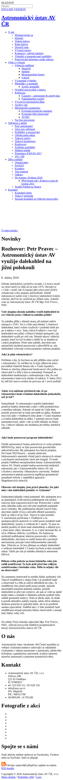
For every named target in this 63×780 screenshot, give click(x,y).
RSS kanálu (7, 768)
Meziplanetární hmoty (33, 74)
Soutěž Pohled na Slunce (28, 186)
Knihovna (20, 92)
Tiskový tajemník (24, 195)
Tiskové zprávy (23, 138)
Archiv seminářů (30, 86)
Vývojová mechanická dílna (30, 101)
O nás (11, 32)
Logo (38, 777)
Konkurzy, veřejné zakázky (29, 53)
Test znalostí (21, 171)
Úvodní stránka (9, 230)
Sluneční (26, 68)
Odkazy (19, 174)
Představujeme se (24, 35)
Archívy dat (21, 104)
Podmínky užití (26, 777)
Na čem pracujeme (25, 120)
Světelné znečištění (25, 147)
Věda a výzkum (16, 62)
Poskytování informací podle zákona (34, 59)
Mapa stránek (8, 777)
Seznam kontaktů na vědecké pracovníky (36, 198)
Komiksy (20, 168)
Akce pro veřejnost (25, 129)
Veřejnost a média (17, 123)
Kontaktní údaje (23, 192)
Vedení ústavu (22, 41)
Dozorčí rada (22, 47)
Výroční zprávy (23, 50)
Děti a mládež (15, 159)
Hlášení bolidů (22, 150)
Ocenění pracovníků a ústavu (30, 89)
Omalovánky (22, 162)
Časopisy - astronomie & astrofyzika (41, 95)
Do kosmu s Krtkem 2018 (28, 177)
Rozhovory (21, 144)
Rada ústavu (21, 44)
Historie (19, 38)
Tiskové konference (25, 141)
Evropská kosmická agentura (37, 111)
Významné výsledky (26, 80)
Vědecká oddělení (24, 65)
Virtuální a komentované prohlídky (33, 56)
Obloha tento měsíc (25, 135)
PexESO (19, 165)
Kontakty (13, 189)
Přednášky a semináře (26, 83)
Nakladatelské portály (33, 98)
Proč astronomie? (24, 126)
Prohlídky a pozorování (27, 132)
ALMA (26, 117)
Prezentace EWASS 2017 (28, 153)
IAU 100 (19, 156)
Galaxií (25, 77)
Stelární (26, 71)
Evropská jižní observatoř (35, 114)
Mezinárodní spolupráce (27, 107)
